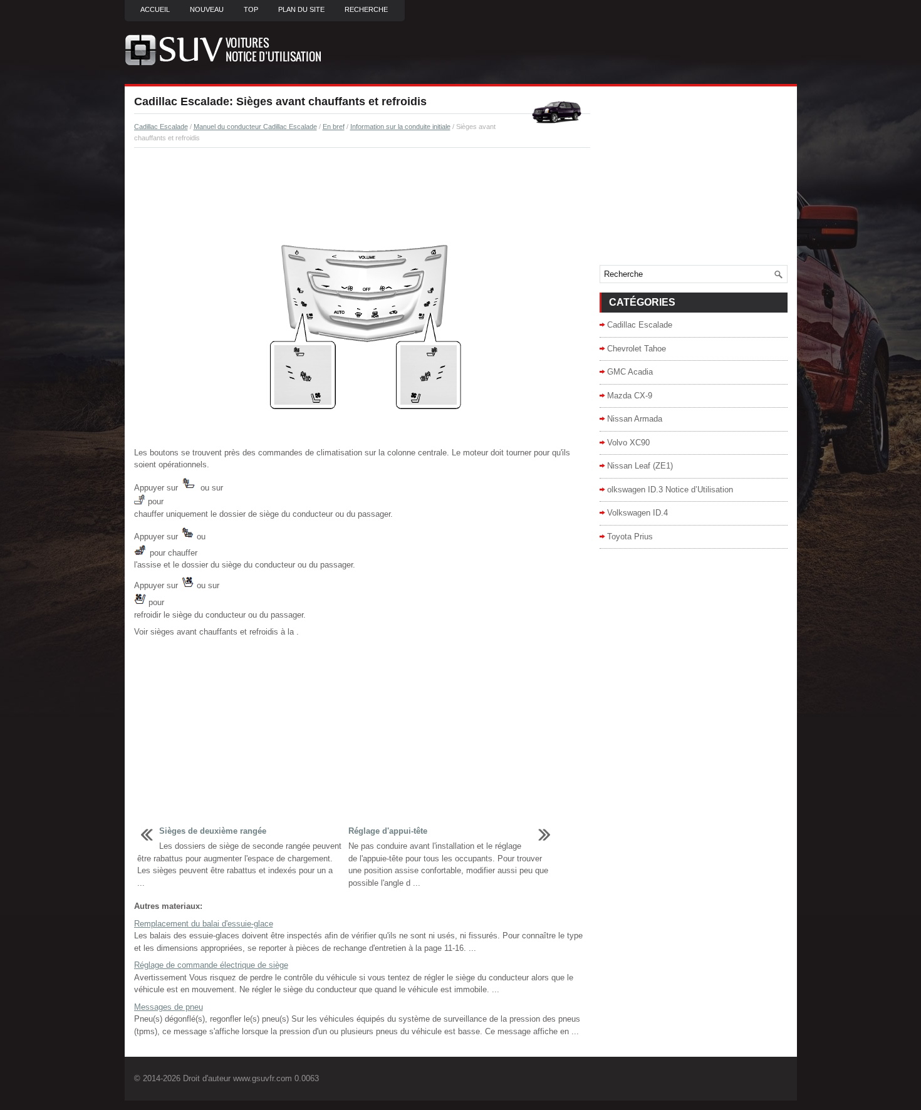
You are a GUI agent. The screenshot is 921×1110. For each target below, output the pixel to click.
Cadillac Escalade (161, 126)
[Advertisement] (362, 191)
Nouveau (207, 9)
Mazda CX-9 (629, 395)
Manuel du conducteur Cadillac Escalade (255, 126)
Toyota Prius (630, 536)
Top (251, 9)
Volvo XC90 (628, 442)
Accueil (155, 9)
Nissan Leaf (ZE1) (640, 465)
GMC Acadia (630, 371)
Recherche (366, 9)
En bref (334, 126)
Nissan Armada (634, 418)
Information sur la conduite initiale (400, 126)
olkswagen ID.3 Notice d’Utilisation (670, 489)
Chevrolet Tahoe (636, 348)
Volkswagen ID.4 (637, 512)
